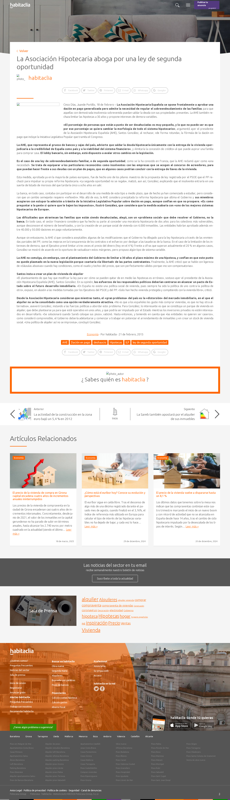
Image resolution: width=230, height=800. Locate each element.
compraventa (91, 605)
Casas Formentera (88, 752)
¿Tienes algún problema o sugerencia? (33, 727)
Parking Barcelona (18, 768)
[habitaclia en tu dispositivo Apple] (181, 727)
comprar (140, 600)
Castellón (135, 736)
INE (83, 623)
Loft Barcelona (16, 764)
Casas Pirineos (16, 752)
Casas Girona (86, 756)
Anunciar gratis (18, 692)
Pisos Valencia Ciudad (125, 764)
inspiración (97, 622)
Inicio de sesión (18, 683)
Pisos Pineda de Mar (160, 748)
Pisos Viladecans (193, 752)
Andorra (107, 736)
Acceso (98, 675)
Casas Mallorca (86, 760)
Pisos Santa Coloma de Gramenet (201, 756)
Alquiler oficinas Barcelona (57, 756)
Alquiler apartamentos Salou (22, 776)
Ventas (126, 623)
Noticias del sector (19, 670)
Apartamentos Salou (19, 756)
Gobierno (129, 610)
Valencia (121, 736)
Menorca (83, 736)
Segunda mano (59, 671)
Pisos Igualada (122, 776)
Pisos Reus (155, 752)
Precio (114, 622)
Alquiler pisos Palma (54, 772)
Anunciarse (100, 666)
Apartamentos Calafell (90, 744)
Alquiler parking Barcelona (57, 760)
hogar (125, 616)
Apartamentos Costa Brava (22, 748)
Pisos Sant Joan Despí (161, 780)
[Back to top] (222, 792)
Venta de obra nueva (195, 760)
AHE (65, 342)
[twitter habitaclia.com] (96, 688)
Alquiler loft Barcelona (55, 752)
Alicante (149, 736)
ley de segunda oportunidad (150, 342)
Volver (23, 51)
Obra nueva (58, 666)
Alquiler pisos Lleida (54, 768)
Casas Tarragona (87, 764)
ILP (127, 342)
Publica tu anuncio (207, 5)
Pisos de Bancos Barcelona (21, 780)
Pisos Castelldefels (88, 768)
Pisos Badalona (122, 752)
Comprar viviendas (88, 772)
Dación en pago (80, 342)
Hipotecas (116, 342)
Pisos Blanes (121, 756)
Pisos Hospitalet (123, 772)
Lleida (56, 736)
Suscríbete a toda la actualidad (115, 578)
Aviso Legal (16, 790)
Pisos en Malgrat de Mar (20, 744)
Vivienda (91, 630)
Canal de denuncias (91, 790)
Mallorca (69, 736)
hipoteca (90, 616)
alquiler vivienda (126, 600)
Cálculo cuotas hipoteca (64, 697)
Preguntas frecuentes (21, 665)
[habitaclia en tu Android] (203, 727)
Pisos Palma (156, 744)
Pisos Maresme (16, 772)
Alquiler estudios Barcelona (57, 748)
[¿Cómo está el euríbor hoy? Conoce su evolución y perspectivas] (115, 470)
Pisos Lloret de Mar (124, 780)
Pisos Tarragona (193, 748)
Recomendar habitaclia (22, 711)
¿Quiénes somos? (19, 660)
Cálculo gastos (59, 702)
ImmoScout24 (60, 794)
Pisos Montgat (157, 764)
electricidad (116, 610)
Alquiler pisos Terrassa (55, 776)
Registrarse (16, 687)
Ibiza (95, 736)
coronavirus (89, 610)
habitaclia (40, 78)
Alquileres (108, 599)
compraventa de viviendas (117, 605)
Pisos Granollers (123, 768)
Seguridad (74, 790)
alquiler (90, 599)
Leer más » (91, 526)
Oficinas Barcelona (124, 748)
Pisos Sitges (191, 744)
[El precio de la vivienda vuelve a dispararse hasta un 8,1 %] (187, 470)
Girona (28, 736)
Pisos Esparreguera (88, 776)
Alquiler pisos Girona (54, 764)
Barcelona (15, 736)
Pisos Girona (85, 780)
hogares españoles (139, 617)
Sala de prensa (17, 675)
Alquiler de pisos (52, 744)
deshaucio (100, 342)
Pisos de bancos (60, 685)
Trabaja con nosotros (21, 706)
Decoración (103, 610)
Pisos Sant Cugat (158, 776)
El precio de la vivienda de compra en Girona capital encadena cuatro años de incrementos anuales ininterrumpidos (40, 496)
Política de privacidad (35, 790)
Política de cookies (57, 790)
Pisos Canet (121, 760)
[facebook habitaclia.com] (102, 688)
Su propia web (101, 671)
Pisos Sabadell (157, 772)
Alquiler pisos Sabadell (55, 780)
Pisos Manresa (157, 756)
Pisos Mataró (156, 760)
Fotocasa (35, 794)
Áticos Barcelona (17, 760)
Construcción (139, 606)
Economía (92, 334)
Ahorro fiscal (58, 707)
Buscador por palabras (63, 680)
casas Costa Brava (88, 748)
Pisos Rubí (155, 768)
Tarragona (43, 736)
